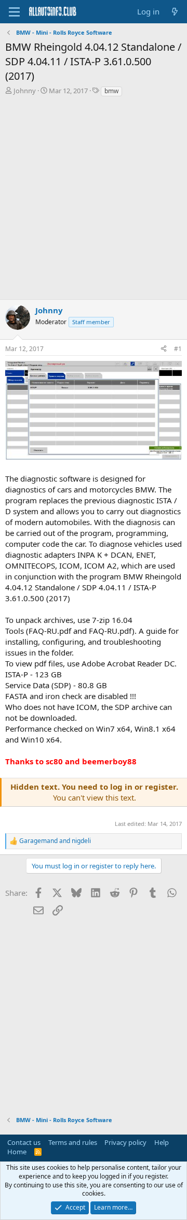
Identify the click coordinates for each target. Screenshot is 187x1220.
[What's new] (175, 11)
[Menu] (14, 12)
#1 (178, 348)
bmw (111, 90)
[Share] (163, 349)
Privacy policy (125, 1142)
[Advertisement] (93, 201)
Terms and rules (72, 1142)
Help (161, 1142)
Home (16, 1151)
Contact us (24, 1142)
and (55, 841)
